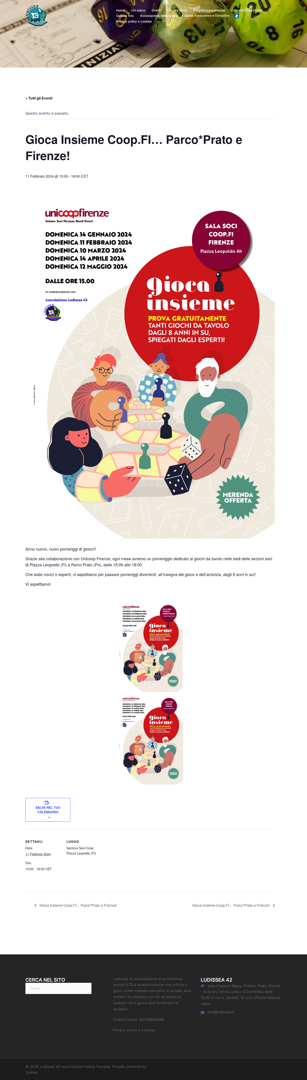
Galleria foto (125, 16)
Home (120, 10)
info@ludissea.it (221, 1012)
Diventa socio (177, 10)
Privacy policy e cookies (134, 21)
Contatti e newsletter (246, 10)
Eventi (156, 10)
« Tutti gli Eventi (38, 98)
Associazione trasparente (159, 16)
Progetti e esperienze (209, 10)
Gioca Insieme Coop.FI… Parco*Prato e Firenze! (78, 905)
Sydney (31, 1072)
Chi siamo (138, 10)
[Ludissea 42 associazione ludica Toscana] (36, 15)
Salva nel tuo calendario (48, 809)
